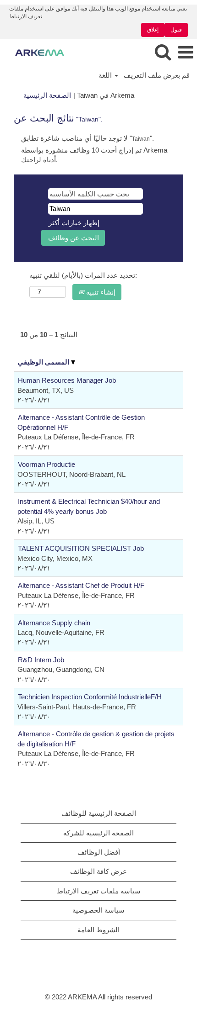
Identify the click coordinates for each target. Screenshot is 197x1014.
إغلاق (153, 29)
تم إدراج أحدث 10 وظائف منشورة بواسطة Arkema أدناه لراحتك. (94, 155)
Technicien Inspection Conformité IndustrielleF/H (90, 697)
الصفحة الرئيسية (47, 95)
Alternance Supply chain (54, 623)
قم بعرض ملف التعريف (157, 75)
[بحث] (162, 51)
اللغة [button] (106, 75)
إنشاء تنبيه (99, 292)
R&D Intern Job (41, 660)
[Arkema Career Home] (36, 52)
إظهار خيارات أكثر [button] (74, 223)
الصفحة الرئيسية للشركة (98, 833)
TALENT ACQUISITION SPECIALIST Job (81, 548)
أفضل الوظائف (98, 852)
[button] (185, 52)
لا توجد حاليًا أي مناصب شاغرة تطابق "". (87, 138)
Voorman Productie (46, 464)
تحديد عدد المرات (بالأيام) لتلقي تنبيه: (83, 275)
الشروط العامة (98, 930)
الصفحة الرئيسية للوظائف (98, 813)
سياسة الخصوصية (98, 910)
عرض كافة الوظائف (98, 871)
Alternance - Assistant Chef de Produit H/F (81, 585)
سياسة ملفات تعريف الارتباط (99, 891)
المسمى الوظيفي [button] (44, 362)
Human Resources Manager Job (67, 380)
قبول (176, 29)
